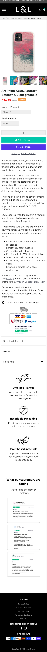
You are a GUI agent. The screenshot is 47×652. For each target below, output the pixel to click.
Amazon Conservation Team (30, 281)
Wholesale (23, 619)
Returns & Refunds (23, 608)
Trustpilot (23, 492)
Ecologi (10, 278)
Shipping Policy (23, 611)
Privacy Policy (23, 604)
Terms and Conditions (23, 615)
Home (3, 18)
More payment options (24, 153)
